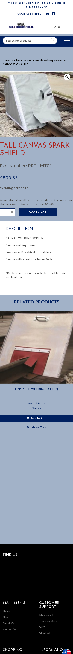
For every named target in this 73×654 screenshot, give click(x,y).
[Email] (47, 14)
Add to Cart (38, 212)
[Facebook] (53, 14)
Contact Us (9, 629)
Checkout (44, 633)
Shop (6, 617)
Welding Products (21, 61)
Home (6, 61)
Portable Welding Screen (47, 61)
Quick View (39, 427)
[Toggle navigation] (67, 42)
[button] (67, 77)
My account (46, 615)
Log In (55, 27)
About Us (8, 623)
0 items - (59, 26)
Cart (42, 627)
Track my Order (48, 621)
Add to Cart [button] (39, 418)
